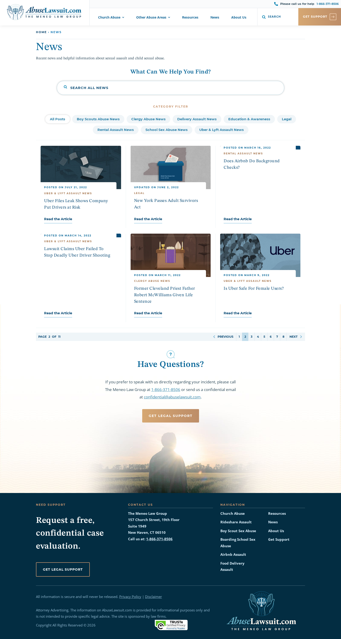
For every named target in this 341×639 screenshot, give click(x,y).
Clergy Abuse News (148, 119)
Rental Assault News (115, 130)
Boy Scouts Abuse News (98, 119)
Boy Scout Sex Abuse (238, 531)
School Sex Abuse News (166, 130)
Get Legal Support (171, 416)
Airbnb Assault (233, 554)
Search (274, 17)
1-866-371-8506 (328, 4)
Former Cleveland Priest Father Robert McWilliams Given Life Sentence (164, 295)
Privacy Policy (130, 596)
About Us (238, 17)
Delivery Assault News (197, 119)
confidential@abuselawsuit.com (172, 397)
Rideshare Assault (236, 522)
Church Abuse (109, 17)
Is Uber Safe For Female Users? (254, 288)
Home (41, 32)
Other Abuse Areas (151, 17)
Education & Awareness (249, 119)
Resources (190, 17)
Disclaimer (153, 596)
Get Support (279, 539)
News (214, 17)
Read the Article (58, 219)
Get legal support (63, 569)
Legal (286, 119)
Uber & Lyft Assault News (221, 130)
